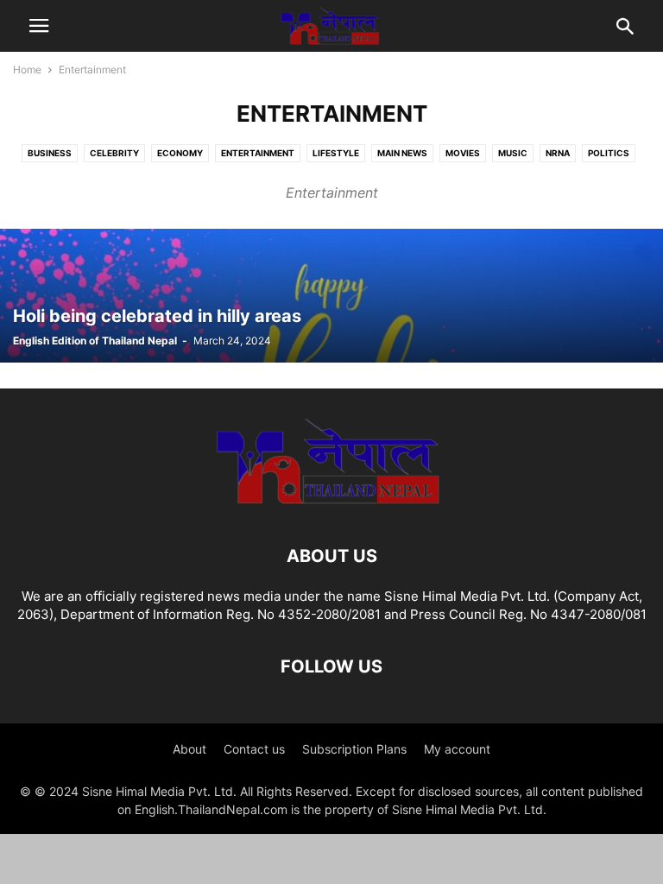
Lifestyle (336, 153)
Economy (180, 153)
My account (457, 749)
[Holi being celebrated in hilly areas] (331, 296)
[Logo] (331, 504)
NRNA (558, 153)
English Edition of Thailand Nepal (95, 340)
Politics (608, 153)
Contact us (254, 749)
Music (512, 153)
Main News (402, 153)
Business (50, 153)
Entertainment (257, 153)
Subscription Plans (354, 749)
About (189, 749)
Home (27, 69)
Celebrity (114, 153)
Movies (462, 153)
